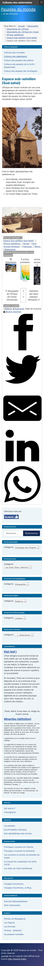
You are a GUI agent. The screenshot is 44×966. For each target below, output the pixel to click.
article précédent (25, 260)
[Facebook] (22, 332)
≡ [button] (41, 2)
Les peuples (9, 825)
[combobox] (13, 533)
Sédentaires (10, 249)
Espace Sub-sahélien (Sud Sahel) (18, 240)
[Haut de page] (39, 961)
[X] (22, 370)
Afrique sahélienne (11, 243)
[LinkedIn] (22, 446)
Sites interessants (12, 905)
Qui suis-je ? (9, 808)
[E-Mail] (22, 408)
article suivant (37, 260)
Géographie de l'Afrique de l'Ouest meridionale (12, 295)
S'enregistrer (10, 812)
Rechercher (33, 533)
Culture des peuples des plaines (18, 60)
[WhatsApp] (22, 484)
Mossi (38, 246)
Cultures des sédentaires (15, 56)
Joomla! (4, 956)
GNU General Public (17, 959)
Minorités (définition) (17, 719)
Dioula (26, 243)
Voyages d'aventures (13, 884)
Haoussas (27, 246)
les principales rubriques (15, 829)
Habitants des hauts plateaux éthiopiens (33, 295)
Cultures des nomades (14, 52)
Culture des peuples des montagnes (20, 71)
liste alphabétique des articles (18, 833)
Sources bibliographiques (16, 901)
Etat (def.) (10, 651)
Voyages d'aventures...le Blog (17, 887)
